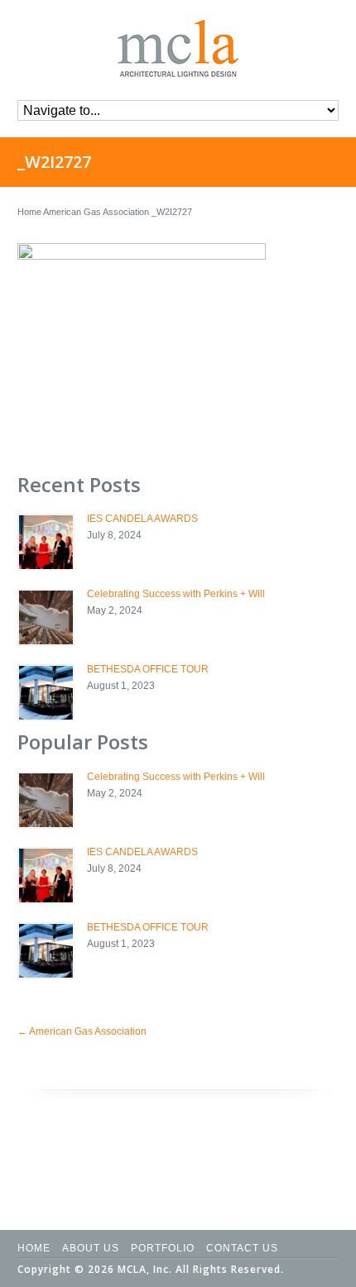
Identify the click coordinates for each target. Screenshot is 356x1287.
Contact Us (242, 1248)
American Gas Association (96, 212)
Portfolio (163, 1248)
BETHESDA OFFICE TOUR (148, 669)
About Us (90, 1248)
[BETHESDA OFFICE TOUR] (46, 692)
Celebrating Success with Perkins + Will (176, 594)
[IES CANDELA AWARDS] (46, 542)
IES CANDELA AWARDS (142, 518)
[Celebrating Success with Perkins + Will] (46, 617)
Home (29, 212)
